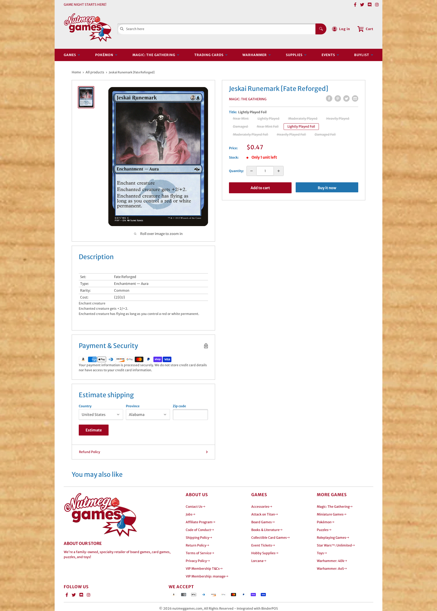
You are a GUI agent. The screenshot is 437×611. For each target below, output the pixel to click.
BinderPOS (269, 608)
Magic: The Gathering (154, 55)
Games (71, 55)
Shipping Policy (197, 538)
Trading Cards (209, 55)
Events (329, 55)
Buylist (362, 55)
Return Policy (196, 545)
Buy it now (327, 188)
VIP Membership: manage (205, 576)
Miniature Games (330, 514)
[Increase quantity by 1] (278, 171)
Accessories (260, 507)
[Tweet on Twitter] (346, 98)
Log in (344, 29)
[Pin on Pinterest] (338, 98)
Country (85, 406)
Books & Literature (265, 530)
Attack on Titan (263, 514)
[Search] (320, 28)
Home (76, 72)
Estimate (94, 430)
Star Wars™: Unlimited (334, 545)
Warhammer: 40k (330, 561)
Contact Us (194, 507)
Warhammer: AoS (330, 569)
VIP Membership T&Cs (203, 569)
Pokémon (105, 55)
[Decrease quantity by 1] (251, 171)
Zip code (179, 406)
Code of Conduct (198, 530)
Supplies (295, 55)
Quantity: (236, 171)
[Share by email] (355, 98)
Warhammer (255, 55)
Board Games (261, 522)
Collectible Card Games (269, 538)
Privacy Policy (196, 561)
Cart (369, 29)
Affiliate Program (199, 522)
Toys (320, 553)
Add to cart (260, 188)
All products (95, 72)
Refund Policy (89, 452)
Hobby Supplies (263, 553)
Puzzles (322, 530)
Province (133, 406)
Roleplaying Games (331, 538)
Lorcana (257, 561)
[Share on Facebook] (329, 98)
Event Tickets (261, 545)
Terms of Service (198, 553)
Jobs (189, 514)
